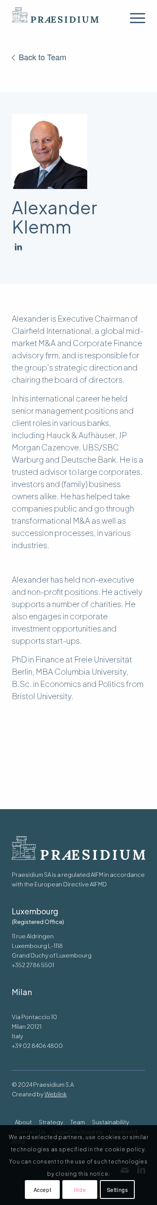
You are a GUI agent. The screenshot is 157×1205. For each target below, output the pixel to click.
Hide (80, 1189)
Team (77, 1122)
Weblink (55, 1094)
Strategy (51, 1122)
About (23, 1122)
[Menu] (133, 17)
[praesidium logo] (65, 17)
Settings (117, 1189)
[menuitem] (133, 17)
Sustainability (110, 1122)
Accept (42, 1189)
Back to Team (42, 56)
